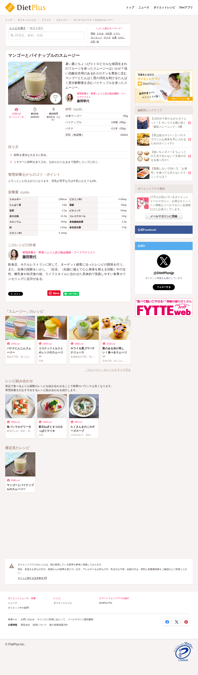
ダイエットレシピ (164, 7)
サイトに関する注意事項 (31, 578)
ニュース (143, 7)
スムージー (62, 20)
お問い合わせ (28, 619)
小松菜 (108, 33)
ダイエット (96, 37)
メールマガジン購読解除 (80, 619)
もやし (121, 37)
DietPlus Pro (105, 603)
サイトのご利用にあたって (51, 619)
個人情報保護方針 (58, 624)
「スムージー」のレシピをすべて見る (108, 369)
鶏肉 (93, 33)
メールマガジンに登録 (163, 216)
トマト (116, 33)
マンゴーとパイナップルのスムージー (93, 20)
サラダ (107, 37)
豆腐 (114, 37)
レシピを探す (17, 28)
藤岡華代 (29, 257)
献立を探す (37, 28)
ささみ (100, 33)
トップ (130, 7)
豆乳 (93, 41)
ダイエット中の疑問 (18, 607)
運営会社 (25, 624)
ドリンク (46, 20)
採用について (40, 624)
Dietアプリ (186, 7)
